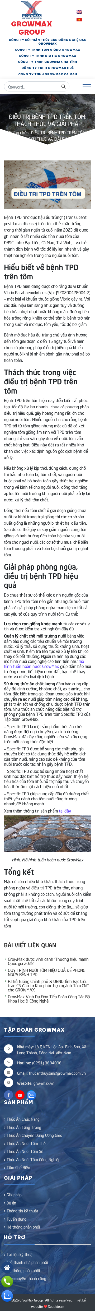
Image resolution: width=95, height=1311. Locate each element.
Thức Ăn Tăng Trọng (24, 1127)
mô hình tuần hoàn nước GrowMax (44, 663)
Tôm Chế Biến (18, 1167)
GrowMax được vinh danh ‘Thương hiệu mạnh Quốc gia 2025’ (48, 961)
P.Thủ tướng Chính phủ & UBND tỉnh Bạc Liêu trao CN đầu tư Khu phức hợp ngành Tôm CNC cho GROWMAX (48, 985)
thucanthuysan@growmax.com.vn (51, 1072)
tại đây (64, 810)
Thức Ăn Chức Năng (23, 1118)
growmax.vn (44, 1083)
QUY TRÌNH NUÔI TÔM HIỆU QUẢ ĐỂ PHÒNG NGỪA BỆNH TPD (46, 972)
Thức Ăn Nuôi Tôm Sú (25, 1151)
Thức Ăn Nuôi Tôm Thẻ (26, 1143)
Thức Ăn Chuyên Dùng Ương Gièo (34, 1135)
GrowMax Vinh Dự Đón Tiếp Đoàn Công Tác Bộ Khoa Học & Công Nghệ (49, 998)
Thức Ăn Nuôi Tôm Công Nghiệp (33, 1159)
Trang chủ (17, 132)
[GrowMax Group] (31, 9)
